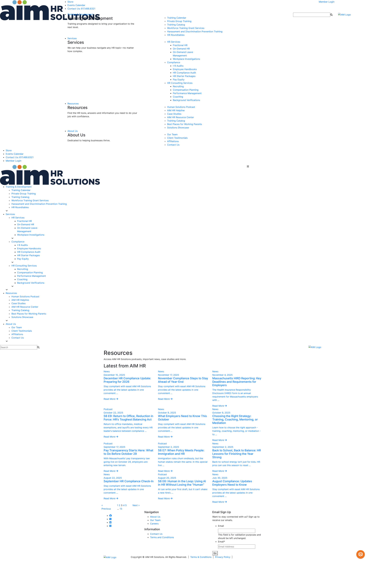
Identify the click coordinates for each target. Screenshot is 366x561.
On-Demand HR (181, 48)
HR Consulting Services (179, 82)
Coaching (178, 96)
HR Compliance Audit (184, 72)
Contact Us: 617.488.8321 (81, 8)
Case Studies (174, 113)
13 (121, 508)
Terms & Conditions (200, 557)
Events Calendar (76, 5)
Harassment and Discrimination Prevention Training (194, 31)
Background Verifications (186, 100)
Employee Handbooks (185, 69)
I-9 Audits (178, 65)
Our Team (172, 134)
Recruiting (178, 86)
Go (215, 553)
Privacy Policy (222, 557)
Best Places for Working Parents (184, 124)
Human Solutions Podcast (181, 107)
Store (70, 1)
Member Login (326, 1)
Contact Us (173, 144)
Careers (154, 523)
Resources (73, 103)
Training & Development (80, 14)
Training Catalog (176, 24)
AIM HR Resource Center (180, 117)
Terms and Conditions (162, 537)
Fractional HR (180, 45)
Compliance (173, 62)
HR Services (173, 41)
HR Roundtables (175, 34)
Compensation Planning (185, 89)
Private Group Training (179, 21)
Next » (136, 505)
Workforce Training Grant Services (185, 28)
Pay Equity (178, 79)
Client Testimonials (177, 137)
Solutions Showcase (178, 127)
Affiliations (173, 141)
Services (72, 38)
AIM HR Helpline (176, 110)
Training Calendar (176, 17)
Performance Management (187, 93)
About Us (72, 131)
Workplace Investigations (186, 58)
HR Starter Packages (184, 76)
